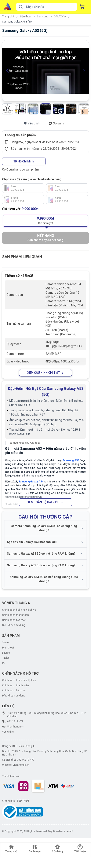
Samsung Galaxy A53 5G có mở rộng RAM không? (41, 553)
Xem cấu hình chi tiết (43, 372)
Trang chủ (8, 16)
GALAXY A (60, 16)
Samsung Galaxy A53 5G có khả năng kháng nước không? (44, 579)
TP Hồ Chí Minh (24, 161)
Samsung (42, 16)
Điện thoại (25, 16)
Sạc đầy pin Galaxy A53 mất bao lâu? (32, 542)
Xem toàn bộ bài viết (43, 502)
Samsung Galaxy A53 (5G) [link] (17, 21)
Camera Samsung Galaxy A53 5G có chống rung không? (44, 528)
